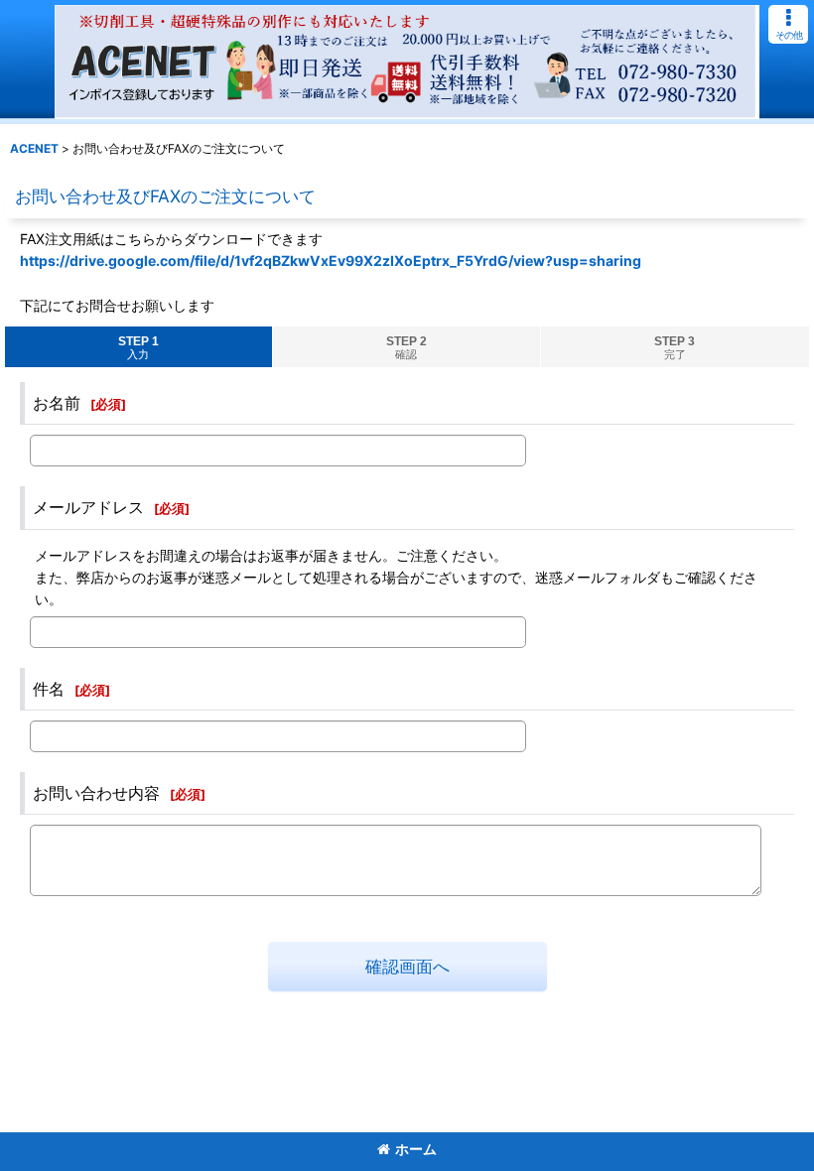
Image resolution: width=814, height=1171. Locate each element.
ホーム (416, 1148)
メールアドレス (88, 507)
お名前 (56, 403)
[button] (788, 24)
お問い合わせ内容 (96, 793)
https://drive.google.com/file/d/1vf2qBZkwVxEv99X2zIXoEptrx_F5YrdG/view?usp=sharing (330, 260)
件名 (49, 689)
